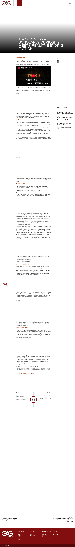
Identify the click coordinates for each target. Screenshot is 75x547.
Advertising (43, 536)
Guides (36, 3)
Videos (40, 3)
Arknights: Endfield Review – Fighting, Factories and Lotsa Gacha (12, 519)
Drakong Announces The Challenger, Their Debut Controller (64, 120)
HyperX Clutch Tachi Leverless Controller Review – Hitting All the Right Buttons (65, 116)
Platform (63, 3)
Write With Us (44, 535)
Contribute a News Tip (45, 538)
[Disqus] (33, 457)
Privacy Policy (32, 535)
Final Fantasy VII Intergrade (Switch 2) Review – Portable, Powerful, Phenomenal (63, 520)
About (31, 534)
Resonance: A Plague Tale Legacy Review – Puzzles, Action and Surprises (65, 113)
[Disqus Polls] (33, 427)
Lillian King (5, 284)
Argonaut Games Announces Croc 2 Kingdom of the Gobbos (64, 124)
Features (31, 3)
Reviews (20, 3)
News (15, 3)
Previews (25, 3)
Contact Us (43, 534)
